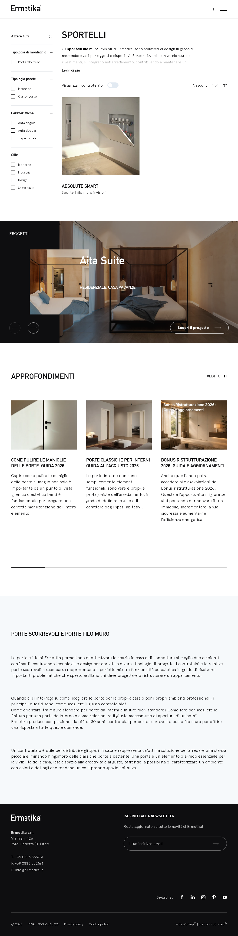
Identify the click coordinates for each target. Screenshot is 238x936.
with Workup (185, 924)
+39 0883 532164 (29, 863)
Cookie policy (99, 924)
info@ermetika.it (29, 870)
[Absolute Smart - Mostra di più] (101, 136)
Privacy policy (73, 924)
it (213, 9)
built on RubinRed (213, 924)
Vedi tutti (217, 376)
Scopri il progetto (193, 327)
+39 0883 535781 (29, 857)
